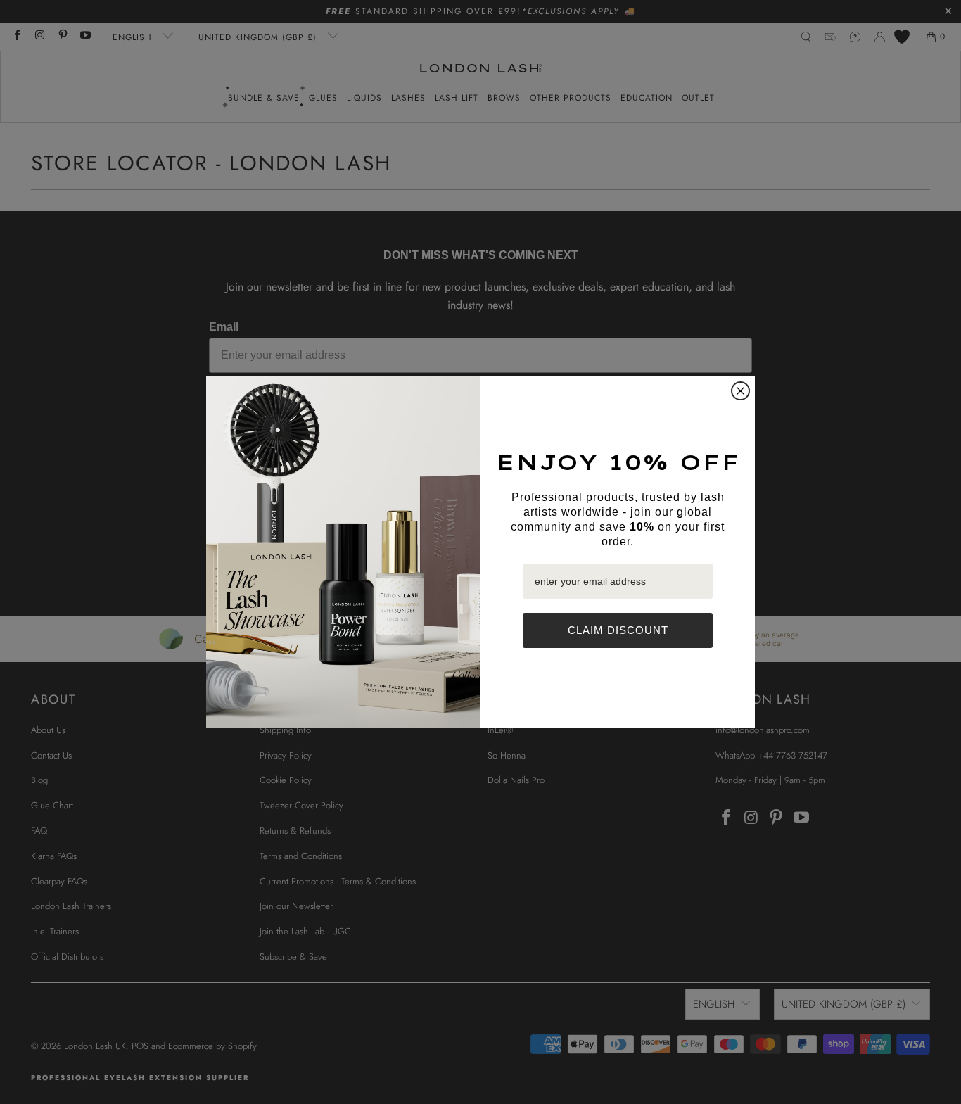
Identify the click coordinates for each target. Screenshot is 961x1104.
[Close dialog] (740, 391)
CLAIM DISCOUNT (618, 630)
